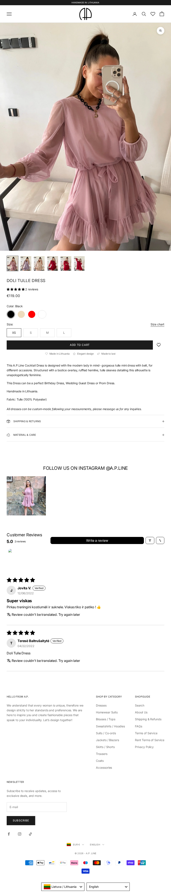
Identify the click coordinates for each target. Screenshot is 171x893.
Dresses (101, 705)
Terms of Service (146, 733)
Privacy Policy (144, 747)
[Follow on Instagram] (20, 834)
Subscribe (21, 820)
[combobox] (62, 887)
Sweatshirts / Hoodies (110, 726)
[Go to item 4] (52, 263)
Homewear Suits (107, 712)
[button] (16, 289)
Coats (100, 760)
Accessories (104, 767)
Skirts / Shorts (105, 747)
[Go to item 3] (39, 263)
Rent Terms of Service (149, 740)
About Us (141, 712)
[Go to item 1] (12, 263)
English (95, 844)
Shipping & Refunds (148, 719)
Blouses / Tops (105, 719)
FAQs (138, 726)
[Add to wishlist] (159, 345)
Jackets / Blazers (107, 740)
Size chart (157, 324)
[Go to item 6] (79, 263)
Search (139, 705)
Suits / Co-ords (106, 733)
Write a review (97, 540)
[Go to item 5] (66, 263)
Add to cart (80, 344)
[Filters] (150, 540)
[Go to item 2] (26, 263)
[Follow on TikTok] (30, 834)
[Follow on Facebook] (9, 834)
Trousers (101, 754)
